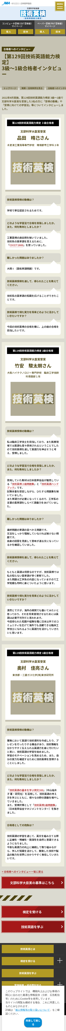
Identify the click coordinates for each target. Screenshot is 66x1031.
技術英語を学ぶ (32, 926)
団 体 (25, 31)
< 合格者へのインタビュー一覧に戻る (22, 871)
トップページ (10, 88)
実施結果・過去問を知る (27, 985)
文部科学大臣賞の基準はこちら (32, 882)
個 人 (8, 31)
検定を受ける (32, 911)
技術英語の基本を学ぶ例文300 (26, 790)
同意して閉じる (33, 1022)
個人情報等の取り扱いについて (32, 1009)
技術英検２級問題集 (23, 484)
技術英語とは (27, 949)
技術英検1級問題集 (44, 805)
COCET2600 (16, 245)
